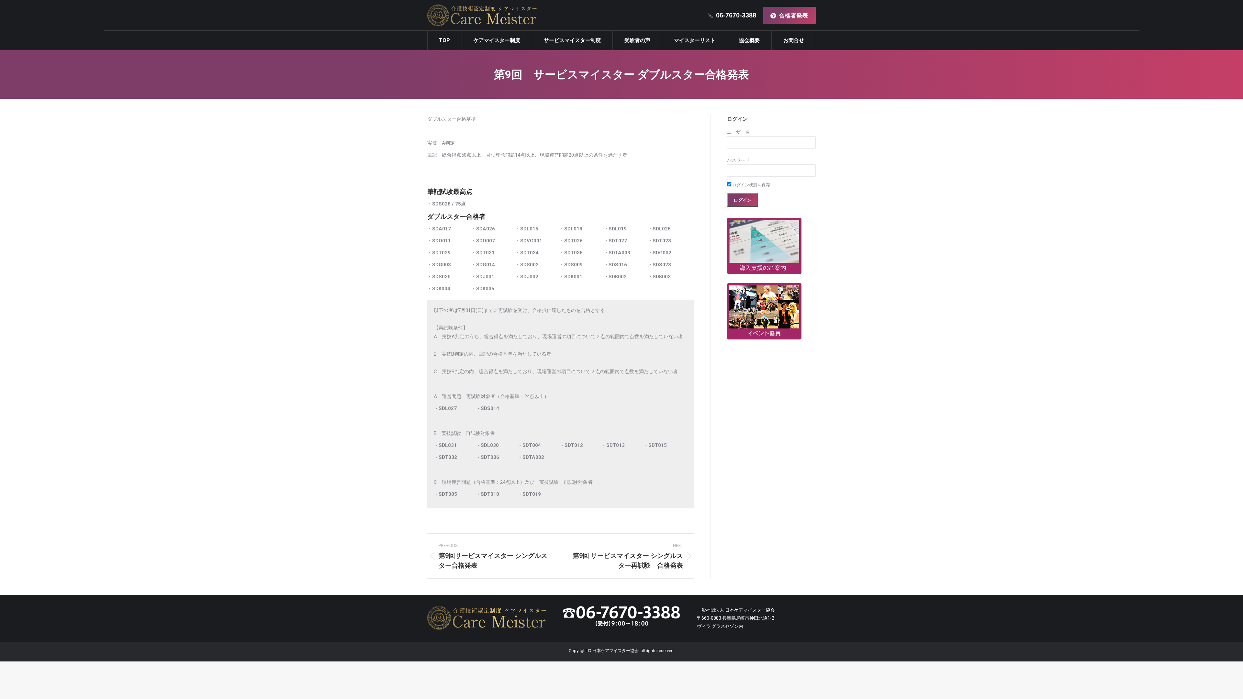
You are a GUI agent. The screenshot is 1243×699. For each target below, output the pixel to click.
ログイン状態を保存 (750, 185)
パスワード (738, 160)
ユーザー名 (738, 132)
